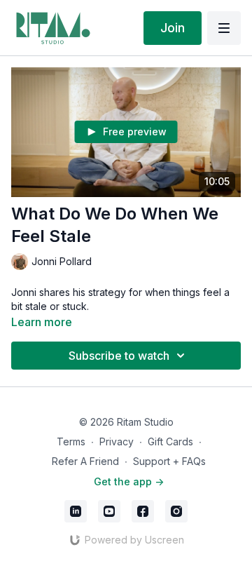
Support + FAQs (169, 461)
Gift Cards (170, 441)
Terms (71, 441)
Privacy (116, 441)
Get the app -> (129, 481)
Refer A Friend (85, 461)
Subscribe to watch (119, 356)
